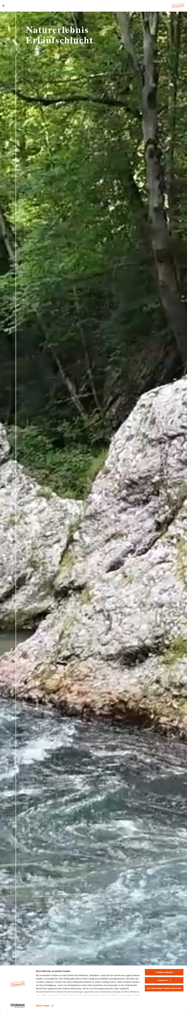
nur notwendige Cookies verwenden (164, 988)
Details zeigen (42, 1005)
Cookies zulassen (164, 972)
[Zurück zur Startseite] (178, 5)
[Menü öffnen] (3, 5)
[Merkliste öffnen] (13, 5)
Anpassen (162, 980)
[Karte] (9, 5)
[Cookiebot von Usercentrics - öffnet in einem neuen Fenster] (18, 1006)
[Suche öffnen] (16, 5)
